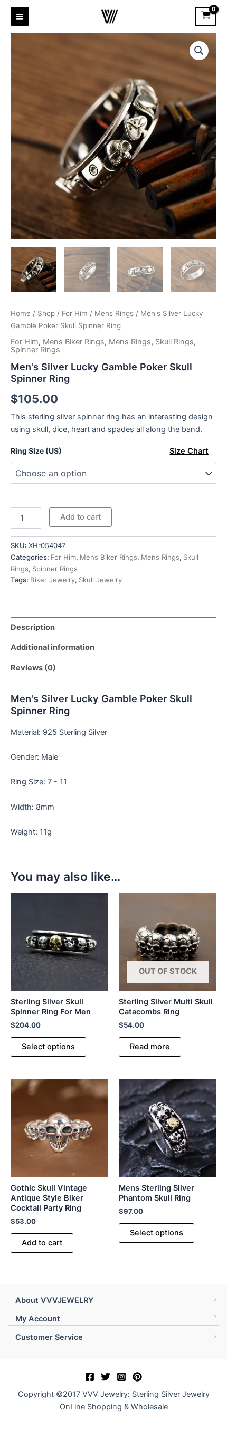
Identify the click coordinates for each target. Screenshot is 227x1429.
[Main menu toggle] (20, 16)
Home (21, 313)
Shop (46, 313)
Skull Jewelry (100, 580)
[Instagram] (121, 1377)
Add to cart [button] (42, 1243)
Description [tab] (33, 627)
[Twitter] (105, 1377)
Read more (150, 1046)
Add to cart (80, 517)
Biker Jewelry (52, 580)
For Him (75, 313)
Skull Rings (174, 342)
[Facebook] (89, 1377)
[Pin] (137, 1377)
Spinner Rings (35, 349)
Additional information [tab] (52, 647)
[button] (199, 50)
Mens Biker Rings (74, 342)
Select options (48, 1046)
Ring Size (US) (36, 450)
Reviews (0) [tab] (33, 668)
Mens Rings (114, 313)
